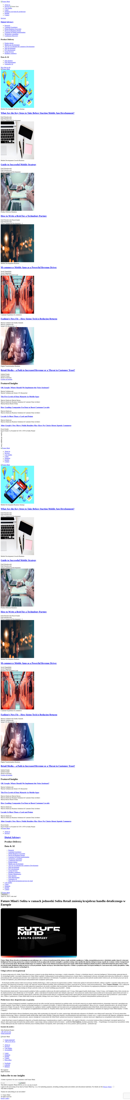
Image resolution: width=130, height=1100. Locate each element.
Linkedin (7, 1065)
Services (7, 6)
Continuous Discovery (11, 36)
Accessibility (8, 1050)
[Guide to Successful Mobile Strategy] (17, 159)
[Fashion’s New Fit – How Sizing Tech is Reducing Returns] (17, 313)
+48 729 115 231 (6, 1032)
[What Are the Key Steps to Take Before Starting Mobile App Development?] (17, 107)
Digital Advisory (7, 22)
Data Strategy (9, 60)
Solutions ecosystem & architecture (15, 11)
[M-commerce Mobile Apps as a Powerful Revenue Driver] (17, 261)
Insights (7, 13)
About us (7, 5)
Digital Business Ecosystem (13, 29)
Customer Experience (11, 27)
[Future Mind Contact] (5, 465)
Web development (10, 48)
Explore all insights (6, 379)
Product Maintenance (14, 874)
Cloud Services (9, 51)
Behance (7, 1066)
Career (7, 10)
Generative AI (9, 64)
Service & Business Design (13, 30)
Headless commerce (11, 53)
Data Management (10, 62)
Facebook (7, 1063)
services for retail (20, 881)
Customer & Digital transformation (15, 32)
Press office (8, 1060)
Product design (9, 43)
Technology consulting (11, 34)
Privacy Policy (107, 1087)
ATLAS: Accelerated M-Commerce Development (19, 46)
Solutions (7, 458)
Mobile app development (12, 45)
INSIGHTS (4, 894)
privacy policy (5, 1098)
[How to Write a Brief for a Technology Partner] (17, 210)
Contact (7, 15)
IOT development (10, 50)
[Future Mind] (5, 1)
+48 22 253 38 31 (10, 1041)
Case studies (8, 8)
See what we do (5, 67)
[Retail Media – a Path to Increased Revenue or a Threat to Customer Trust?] (17, 364)
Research (7, 25)
